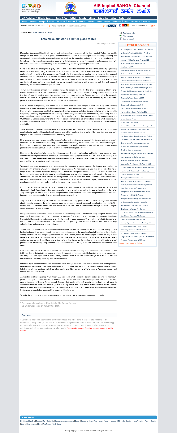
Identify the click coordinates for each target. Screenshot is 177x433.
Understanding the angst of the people (134, 202)
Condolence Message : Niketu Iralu (133, 216)
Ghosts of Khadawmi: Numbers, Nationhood (136, 81)
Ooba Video (103, 18)
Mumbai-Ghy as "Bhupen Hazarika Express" (136, 126)
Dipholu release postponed (130, 174)
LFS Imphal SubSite (124, 421)
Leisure (91, 21)
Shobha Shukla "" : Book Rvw (137, 91)
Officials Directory (45, 18)
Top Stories (47, 424)
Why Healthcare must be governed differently (136, 84)
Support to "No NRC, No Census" (132, 195)
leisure (41, 32)
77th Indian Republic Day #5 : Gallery (134, 233)
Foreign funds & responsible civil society (135, 171)
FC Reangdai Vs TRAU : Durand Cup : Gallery (137, 49)
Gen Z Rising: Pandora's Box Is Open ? (134, 108)
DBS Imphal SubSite (27, 421)
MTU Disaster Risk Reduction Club (133, 63)
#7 (132, 105)
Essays (49, 32)
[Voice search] (104, 26)
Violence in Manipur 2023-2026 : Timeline (135, 53)
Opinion (153, 421)
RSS (40, 424)
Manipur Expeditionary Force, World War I (135, 129)
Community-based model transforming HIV (136, 223)
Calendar (82, 18)
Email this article (129, 33)
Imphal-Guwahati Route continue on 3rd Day (136, 70)
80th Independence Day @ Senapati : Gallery (136, 136)
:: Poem (128, 119)
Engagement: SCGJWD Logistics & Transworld (137, 236)
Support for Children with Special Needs (135, 146)
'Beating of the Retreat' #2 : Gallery (133, 209)
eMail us (146, 21)
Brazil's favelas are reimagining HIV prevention (137, 167)
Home (35, 32)
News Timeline (138, 421)
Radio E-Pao (61, 18)
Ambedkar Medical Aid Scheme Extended (135, 74)
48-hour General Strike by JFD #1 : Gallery (136, 181)
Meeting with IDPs (127, 67)
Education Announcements (64, 421)
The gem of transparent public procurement (136, 198)
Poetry (147, 421)
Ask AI (112, 26)
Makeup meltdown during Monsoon (133, 94)
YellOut (73, 18)
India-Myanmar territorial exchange (133, 157)
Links (99, 21)
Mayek (107, 21)
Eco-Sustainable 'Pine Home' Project (134, 226)
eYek (129, 18)
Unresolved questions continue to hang (134, 101)
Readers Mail (40, 421)
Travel (51, 21)
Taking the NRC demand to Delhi (132, 178)
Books (121, 18)
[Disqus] (68, 369)
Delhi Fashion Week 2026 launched (133, 219)
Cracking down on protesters (131, 150)
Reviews (33, 21)
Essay (77, 421)
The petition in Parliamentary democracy (135, 143)
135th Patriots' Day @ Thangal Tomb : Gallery (137, 153)
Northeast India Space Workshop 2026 (134, 112)
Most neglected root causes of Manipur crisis (136, 185)
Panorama (116, 21)
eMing (113, 18)
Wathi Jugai (57, 424)
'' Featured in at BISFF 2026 (133, 240)
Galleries (81, 21)
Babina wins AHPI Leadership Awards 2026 (136, 164)
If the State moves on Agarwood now (133, 188)
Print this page (128, 36)
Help (67, 430)
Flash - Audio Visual (101, 421)
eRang (92, 18)
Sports (23, 424)
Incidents (113, 421)
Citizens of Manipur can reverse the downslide (137, 212)
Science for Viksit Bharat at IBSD (132, 98)
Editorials (50, 421)
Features (71, 21)
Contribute (135, 21)
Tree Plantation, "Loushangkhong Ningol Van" (136, 87)
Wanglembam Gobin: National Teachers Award (137, 115)
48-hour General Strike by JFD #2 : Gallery (136, 77)
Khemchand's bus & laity (129, 122)
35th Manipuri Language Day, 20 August (134, 205)
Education (61, 21)
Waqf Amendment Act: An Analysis (133, 133)
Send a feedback (128, 39)
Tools (126, 21)
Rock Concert (32, 424)
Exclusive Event (87, 421)
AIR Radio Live (28, 18)
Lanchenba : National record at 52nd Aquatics (136, 139)
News (24, 21)
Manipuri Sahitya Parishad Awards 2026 (135, 60)
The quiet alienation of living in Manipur (134, 160)
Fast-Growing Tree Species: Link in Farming (136, 56)
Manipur (42, 21)
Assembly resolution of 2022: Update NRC (135, 230)
